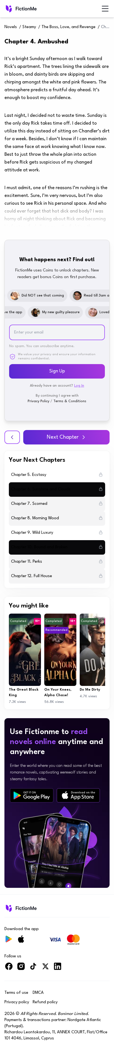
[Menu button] (105, 8)
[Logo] (20, 8)
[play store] (31, 795)
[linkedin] (57, 969)
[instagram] (21, 969)
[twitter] (45, 969)
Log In (79, 385)
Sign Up (57, 371)
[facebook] (8, 969)
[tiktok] (33, 969)
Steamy (29, 27)
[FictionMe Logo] (20, 908)
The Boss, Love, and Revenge (68, 27)
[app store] (78, 795)
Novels (10, 27)
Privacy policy (16, 1002)
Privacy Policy (38, 401)
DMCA (38, 993)
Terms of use (16, 993)
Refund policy (45, 1002)
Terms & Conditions (69, 401)
